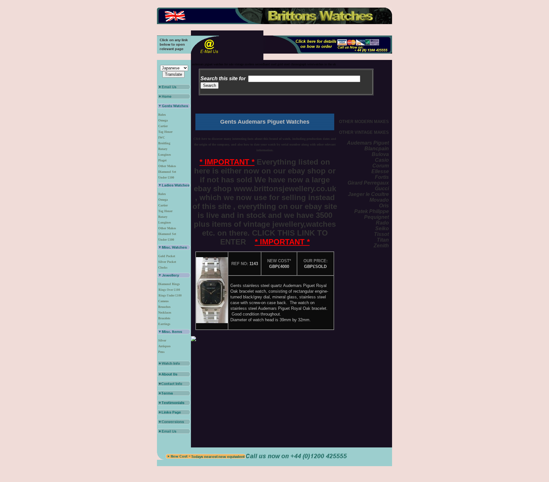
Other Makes (167, 166)
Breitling (164, 143)
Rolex (162, 114)
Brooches (164, 307)
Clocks (162, 267)
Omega (163, 120)
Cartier (163, 126)
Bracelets (164, 318)
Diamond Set (167, 171)
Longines (164, 154)
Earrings (164, 324)
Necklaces (164, 312)
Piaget (162, 160)
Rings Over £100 (169, 289)
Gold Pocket (166, 256)
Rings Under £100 (170, 295)
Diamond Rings (169, 284)
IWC (161, 137)
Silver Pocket (167, 262)
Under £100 (166, 177)
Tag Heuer (165, 132)
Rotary (162, 149)
